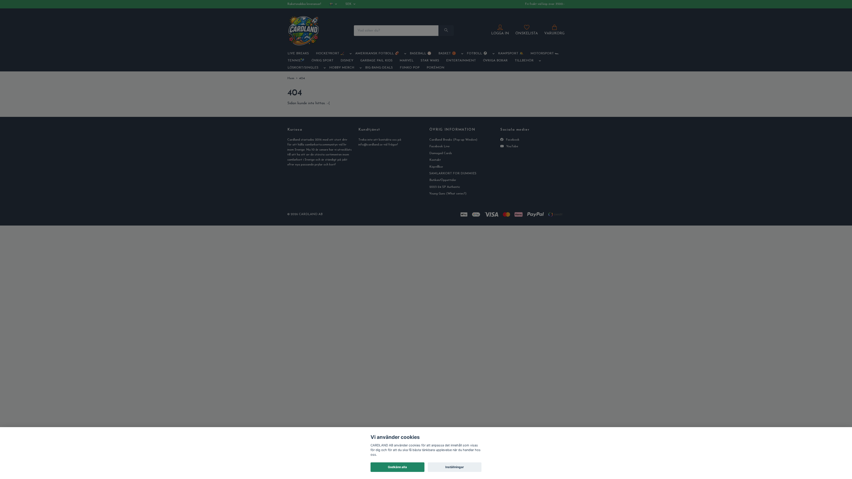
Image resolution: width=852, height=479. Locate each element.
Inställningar (454, 467)
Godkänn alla (397, 467)
